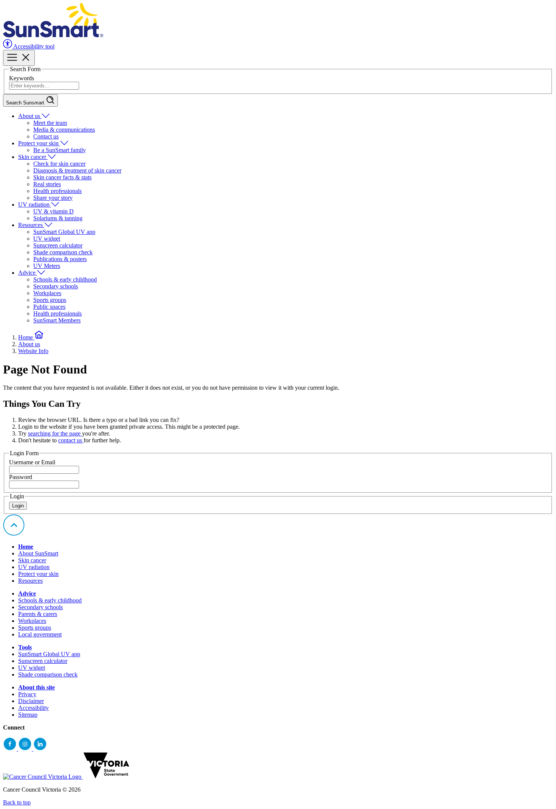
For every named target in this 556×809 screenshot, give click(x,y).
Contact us (46, 136)
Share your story (53, 197)
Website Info (33, 351)
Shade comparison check (63, 252)
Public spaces (49, 306)
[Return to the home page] (53, 35)
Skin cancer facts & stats (62, 177)
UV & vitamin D (53, 211)
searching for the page (55, 433)
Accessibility (33, 708)
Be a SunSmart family (59, 150)
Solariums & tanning (57, 218)
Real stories (47, 184)
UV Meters (46, 266)
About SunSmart (38, 553)
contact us (71, 440)
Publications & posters (60, 259)
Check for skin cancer (59, 163)
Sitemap (27, 714)
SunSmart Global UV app (64, 232)
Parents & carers (37, 614)
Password (20, 477)
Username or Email (32, 462)
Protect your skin (39, 143)
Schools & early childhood (65, 279)
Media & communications (64, 129)
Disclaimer (31, 701)
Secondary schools (55, 286)
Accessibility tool (33, 46)
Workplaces (47, 293)
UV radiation (34, 204)
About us (30, 116)
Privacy (27, 694)
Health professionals (57, 191)
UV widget (46, 238)
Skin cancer (33, 157)
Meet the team (50, 123)
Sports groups (49, 300)
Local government (40, 634)
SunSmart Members (57, 320)
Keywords (21, 78)
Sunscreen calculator (57, 245)
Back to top (17, 802)
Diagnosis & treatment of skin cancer (77, 170)
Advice (27, 272)
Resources (31, 225)
